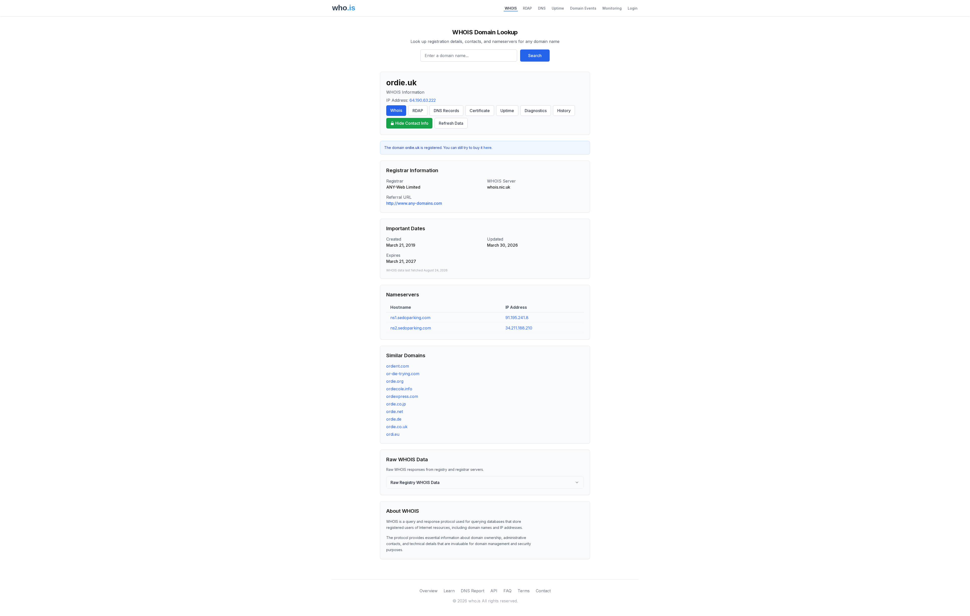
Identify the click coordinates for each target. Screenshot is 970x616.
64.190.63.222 (422, 100)
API (493, 590)
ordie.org (394, 381)
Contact (543, 590)
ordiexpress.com (402, 396)
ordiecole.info (399, 388)
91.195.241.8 (516, 317)
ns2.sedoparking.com (410, 327)
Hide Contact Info (411, 123)
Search (535, 55)
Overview (429, 590)
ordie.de (393, 419)
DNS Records (446, 110)
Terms (524, 590)
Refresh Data (451, 123)
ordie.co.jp (396, 403)
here (487, 147)
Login (633, 8)
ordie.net (394, 411)
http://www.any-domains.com (414, 203)
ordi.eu (392, 434)
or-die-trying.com (402, 373)
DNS (542, 8)
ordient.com (397, 366)
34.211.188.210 (518, 327)
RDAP (527, 8)
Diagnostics (536, 110)
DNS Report (472, 590)
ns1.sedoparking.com (410, 317)
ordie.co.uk (396, 426)
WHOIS (511, 8)
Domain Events (583, 8)
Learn (449, 590)
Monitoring (612, 8)
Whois (396, 110)
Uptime (558, 8)
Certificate (480, 110)
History (564, 110)
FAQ (507, 590)
